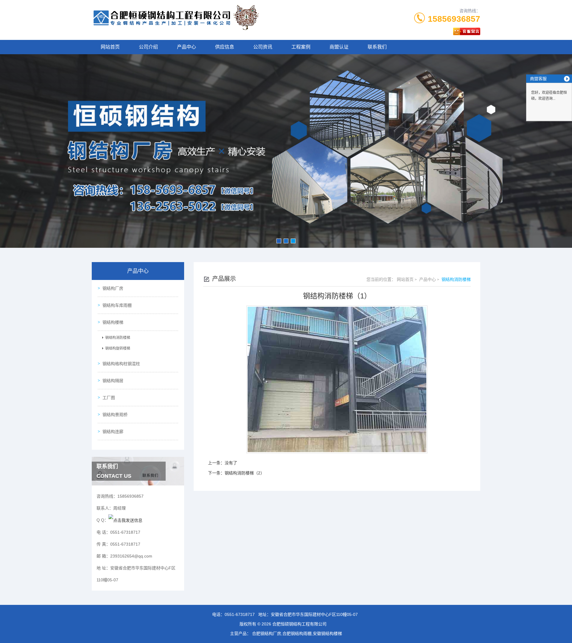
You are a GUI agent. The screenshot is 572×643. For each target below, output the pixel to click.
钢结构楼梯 (112, 322)
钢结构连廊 (112, 431)
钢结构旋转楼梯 (117, 348)
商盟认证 (339, 46)
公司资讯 (262, 46)
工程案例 (300, 46)
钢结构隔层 (112, 380)
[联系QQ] (125, 520)
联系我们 (377, 46)
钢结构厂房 (112, 288)
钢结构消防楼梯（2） (245, 473)
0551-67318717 (240, 614)
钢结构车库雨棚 (117, 305)
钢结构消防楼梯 (117, 338)
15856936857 (454, 19)
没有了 (231, 462)
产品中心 (186, 46)
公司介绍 (148, 46)
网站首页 (110, 46)
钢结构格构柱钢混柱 (121, 363)
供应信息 (224, 46)
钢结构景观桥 (115, 414)
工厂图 (108, 397)
